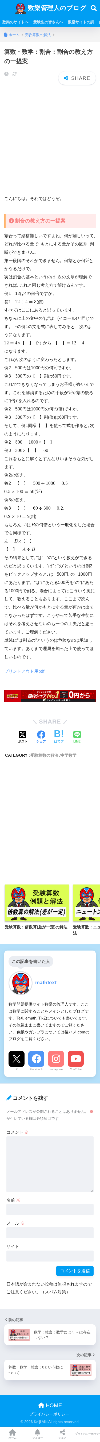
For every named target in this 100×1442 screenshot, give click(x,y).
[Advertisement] (50, 140)
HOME (53, 1405)
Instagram (56, 1069)
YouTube (76, 1069)
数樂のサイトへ (15, 22)
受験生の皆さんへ (48, 22)
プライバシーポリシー (49, 1414)
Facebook (36, 1069)
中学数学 (69, 755)
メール (15, 1223)
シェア (62, 1437)
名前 (13, 1200)
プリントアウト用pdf (24, 671)
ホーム (13, 1437)
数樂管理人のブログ (56, 8)
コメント (17, 1132)
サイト (12, 1246)
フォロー (37, 1437)
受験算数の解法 (44, 755)
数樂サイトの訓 (81, 22)
